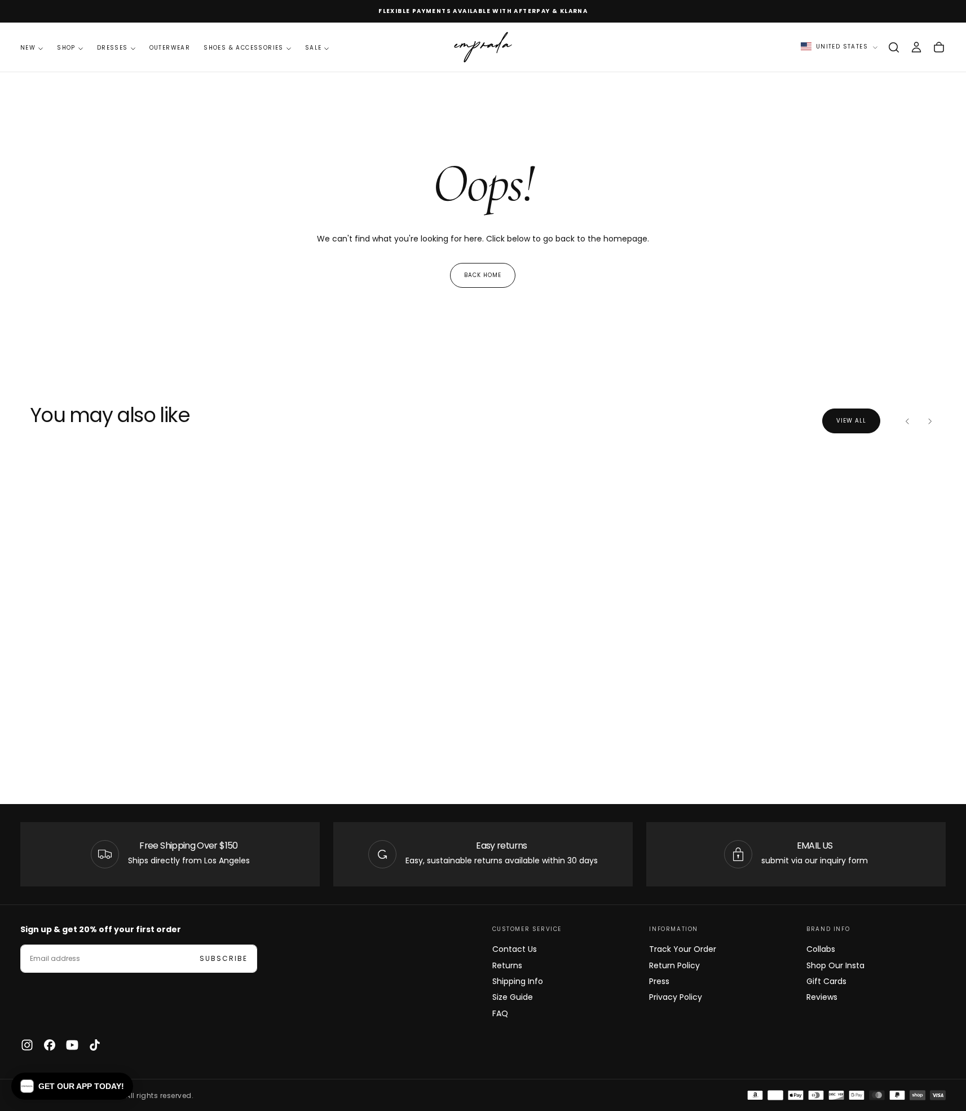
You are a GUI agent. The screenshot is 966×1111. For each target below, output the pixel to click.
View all (851, 420)
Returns (507, 965)
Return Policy (674, 965)
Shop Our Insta (835, 965)
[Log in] (916, 47)
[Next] (930, 421)
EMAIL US (815, 845)
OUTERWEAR (170, 47)
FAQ (500, 1013)
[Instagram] (27, 1045)
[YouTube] (72, 1045)
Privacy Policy (675, 997)
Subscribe (224, 958)
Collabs (820, 949)
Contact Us (514, 949)
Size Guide (512, 997)
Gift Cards (826, 981)
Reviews (821, 997)
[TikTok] (95, 1045)
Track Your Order (682, 949)
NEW (28, 47)
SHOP (66, 47)
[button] (894, 47)
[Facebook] (49, 1045)
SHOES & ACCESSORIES (244, 47)
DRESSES (112, 47)
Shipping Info (517, 981)
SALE (313, 47)
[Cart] (939, 47)
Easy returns (501, 845)
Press (659, 981)
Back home (482, 275)
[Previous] (907, 421)
